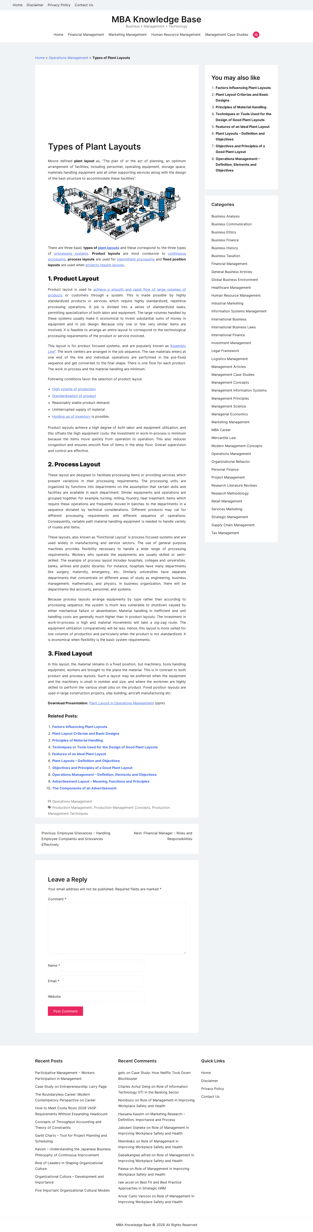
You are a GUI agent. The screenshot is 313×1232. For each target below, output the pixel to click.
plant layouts (108, 248)
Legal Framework (225, 351)
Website (54, 996)
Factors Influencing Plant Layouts (79, 727)
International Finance (228, 335)
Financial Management (86, 34)
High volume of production (74, 389)
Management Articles (228, 366)
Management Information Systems (239, 390)
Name (54, 965)
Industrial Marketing (227, 303)
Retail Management (226, 501)
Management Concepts (230, 382)
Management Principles (230, 398)
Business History (224, 248)
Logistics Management (229, 359)
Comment (57, 899)
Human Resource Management (176, 34)
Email (53, 981)
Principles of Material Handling (77, 740)
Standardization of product (74, 396)
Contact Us (84, 5)
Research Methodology (230, 493)
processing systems (71, 253)
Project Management (228, 477)
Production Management (72, 807)
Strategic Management (229, 517)
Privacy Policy (59, 5)
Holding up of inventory (71, 416)
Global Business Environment (234, 279)
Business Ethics (223, 232)
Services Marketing (226, 509)
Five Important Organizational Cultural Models (72, 1190)
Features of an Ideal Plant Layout (79, 754)
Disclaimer (35, 5)
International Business (228, 319)
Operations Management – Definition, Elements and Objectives (104, 774)
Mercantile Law (223, 438)
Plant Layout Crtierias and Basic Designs (85, 733)
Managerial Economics (229, 414)
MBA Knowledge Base (156, 19)
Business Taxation (225, 256)
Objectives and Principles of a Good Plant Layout (92, 768)
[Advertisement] (117, 109)
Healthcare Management (231, 287)
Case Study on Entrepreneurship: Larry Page (71, 1086)
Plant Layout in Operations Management (121, 703)
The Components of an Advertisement (84, 788)
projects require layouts (105, 265)
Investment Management (231, 343)
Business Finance (225, 240)
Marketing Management (128, 34)
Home (17, 5)
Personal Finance (225, 469)
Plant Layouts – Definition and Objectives (86, 761)
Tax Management (225, 533)
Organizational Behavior (230, 461)
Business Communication (231, 224)
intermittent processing (136, 259)
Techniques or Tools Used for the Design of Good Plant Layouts (105, 747)
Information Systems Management (239, 311)
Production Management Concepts (122, 807)
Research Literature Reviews (234, 485)
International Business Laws (233, 327)
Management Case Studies (226, 34)
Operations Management (68, 58)
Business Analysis (225, 216)
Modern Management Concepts (236, 446)
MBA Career (221, 430)
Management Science (228, 406)
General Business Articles (231, 272)
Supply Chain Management (233, 525)
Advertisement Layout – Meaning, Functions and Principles (100, 781)
